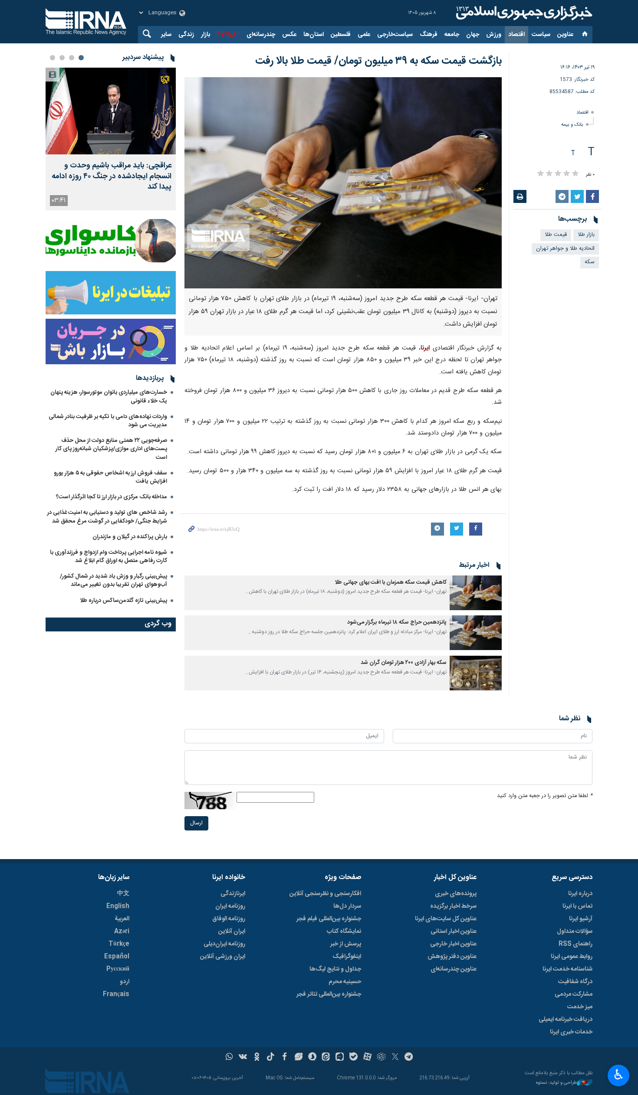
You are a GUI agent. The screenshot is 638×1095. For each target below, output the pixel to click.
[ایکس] (395, 1058)
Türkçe (119, 944)
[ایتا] (326, 1058)
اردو (124, 982)
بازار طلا (586, 234)
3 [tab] (62, 57)
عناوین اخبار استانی (454, 931)
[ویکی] (243, 1058)
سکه (590, 262)
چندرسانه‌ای (261, 34)
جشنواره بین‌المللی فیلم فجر (328, 919)
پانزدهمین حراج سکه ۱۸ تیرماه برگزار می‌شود (397, 622)
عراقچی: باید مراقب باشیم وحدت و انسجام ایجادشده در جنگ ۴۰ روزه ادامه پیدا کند (111, 176)
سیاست (541, 34)
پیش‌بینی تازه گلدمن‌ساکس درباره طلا (123, 600)
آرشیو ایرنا (580, 919)
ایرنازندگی (232, 894)
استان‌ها (313, 34)
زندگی (186, 34)
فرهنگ (428, 34)
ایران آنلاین (231, 931)
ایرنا (523, 13)
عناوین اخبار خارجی (453, 944)
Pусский (117, 969)
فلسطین (341, 34)
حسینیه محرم (345, 982)
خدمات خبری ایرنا (571, 1032)
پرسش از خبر (345, 944)
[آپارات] (367, 1058)
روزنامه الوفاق (228, 919)
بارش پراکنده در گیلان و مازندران (129, 537)
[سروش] (312, 1058)
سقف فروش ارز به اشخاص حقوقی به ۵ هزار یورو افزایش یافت (110, 477)
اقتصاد (516, 34)
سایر (166, 34)
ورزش (493, 34)
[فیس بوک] (284, 1058)
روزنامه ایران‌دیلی (224, 944)
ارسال (196, 823)
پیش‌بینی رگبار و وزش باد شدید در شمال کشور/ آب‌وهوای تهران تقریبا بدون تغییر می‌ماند (113, 580)
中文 (123, 894)
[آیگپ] (339, 1058)
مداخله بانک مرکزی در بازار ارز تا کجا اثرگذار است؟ (111, 497)
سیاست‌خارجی (395, 34)
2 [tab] (71, 57)
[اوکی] (257, 1058)
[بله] (353, 1058)
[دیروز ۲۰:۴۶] (111, 111)
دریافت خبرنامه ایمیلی (565, 1019)
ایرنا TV (225, 34)
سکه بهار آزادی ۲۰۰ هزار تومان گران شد (404, 662)
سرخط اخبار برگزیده (453, 906)
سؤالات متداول (574, 931)
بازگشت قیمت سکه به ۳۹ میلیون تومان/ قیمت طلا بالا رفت (378, 61)
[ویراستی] (298, 1058)
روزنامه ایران (230, 906)
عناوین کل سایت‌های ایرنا (446, 919)
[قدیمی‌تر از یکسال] (476, 592)
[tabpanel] (111, 139)
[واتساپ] (229, 1058)
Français (116, 994)
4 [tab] (52, 57)
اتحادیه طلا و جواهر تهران (565, 248)
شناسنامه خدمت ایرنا (567, 969)
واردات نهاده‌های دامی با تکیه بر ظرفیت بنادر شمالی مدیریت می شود (108, 421)
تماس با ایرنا (577, 906)
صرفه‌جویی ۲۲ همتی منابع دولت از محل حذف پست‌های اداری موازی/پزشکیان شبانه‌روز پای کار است (111, 449)
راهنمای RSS (575, 944)
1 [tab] (81, 57)
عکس (289, 34)
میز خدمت (579, 1007)
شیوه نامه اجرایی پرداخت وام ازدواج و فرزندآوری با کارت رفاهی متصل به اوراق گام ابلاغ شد (108, 556)
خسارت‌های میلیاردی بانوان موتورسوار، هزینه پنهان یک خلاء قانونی (108, 396)
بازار (205, 34)
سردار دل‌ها (347, 906)
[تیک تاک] (270, 1058)
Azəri (121, 931)
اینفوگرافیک (346, 956)
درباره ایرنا (580, 894)
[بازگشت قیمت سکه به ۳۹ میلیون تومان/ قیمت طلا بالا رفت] (343, 182)
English (117, 906)
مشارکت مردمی (573, 994)
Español (116, 956)
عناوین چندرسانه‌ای (454, 969)
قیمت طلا (556, 234)
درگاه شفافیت (575, 982)
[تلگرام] (409, 1058)
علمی (364, 34)
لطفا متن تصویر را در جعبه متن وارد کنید (544, 796)
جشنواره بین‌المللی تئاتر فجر (328, 994)
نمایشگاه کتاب (344, 931)
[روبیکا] (381, 1058)
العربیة (122, 919)
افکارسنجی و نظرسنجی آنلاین (325, 894)
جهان (472, 34)
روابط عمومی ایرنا (571, 956)
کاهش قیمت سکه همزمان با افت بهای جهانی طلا (391, 582)
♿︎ (618, 1074)
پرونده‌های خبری (456, 894)
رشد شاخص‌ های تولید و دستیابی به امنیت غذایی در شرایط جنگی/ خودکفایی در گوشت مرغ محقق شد (107, 517)
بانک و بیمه (572, 125)
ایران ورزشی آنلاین (222, 956)
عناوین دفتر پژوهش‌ (452, 956)
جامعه (451, 34)
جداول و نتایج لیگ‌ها (335, 969)
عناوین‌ (565, 34)
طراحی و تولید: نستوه (556, 1083)
